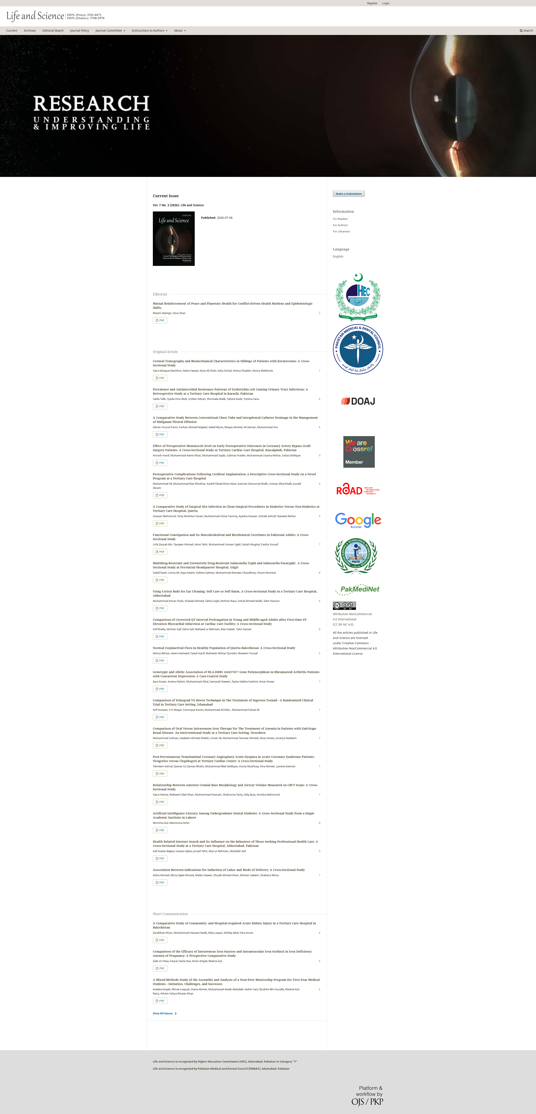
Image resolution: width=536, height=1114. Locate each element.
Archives (30, 30)
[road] (358, 505)
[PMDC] (358, 373)
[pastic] (356, 577)
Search (528, 30)
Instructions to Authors (148, 30)
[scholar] (358, 529)
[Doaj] (358, 425)
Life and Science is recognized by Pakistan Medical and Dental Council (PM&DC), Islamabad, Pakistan (221, 1068)
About (178, 30)
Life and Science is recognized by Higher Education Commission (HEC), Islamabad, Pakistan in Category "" (225, 1061)
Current (11, 30)
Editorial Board (53, 30)
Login (385, 3)
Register (372, 3)
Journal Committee (109, 30)
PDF (161, 320)
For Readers (340, 219)
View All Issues (163, 1013)
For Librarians (341, 231)
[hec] (358, 321)
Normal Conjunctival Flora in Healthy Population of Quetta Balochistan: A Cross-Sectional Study (224, 648)
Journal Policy (79, 30)
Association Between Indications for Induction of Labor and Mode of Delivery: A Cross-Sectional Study (229, 870)
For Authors (340, 225)
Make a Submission (349, 194)
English (338, 256)
